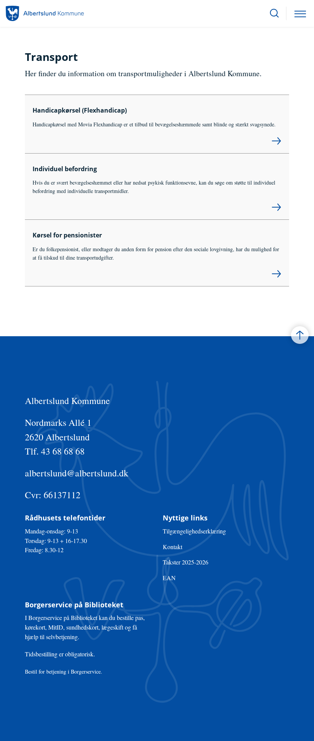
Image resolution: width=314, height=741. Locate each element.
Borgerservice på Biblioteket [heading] (74, 604)
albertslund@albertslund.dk (76, 473)
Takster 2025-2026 (185, 562)
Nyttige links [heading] (185, 518)
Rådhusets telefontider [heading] (65, 518)
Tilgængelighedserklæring (194, 531)
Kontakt (172, 547)
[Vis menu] (300, 13)
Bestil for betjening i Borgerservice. (63, 671)
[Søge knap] (274, 13)
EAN (169, 578)
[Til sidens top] (299, 335)
